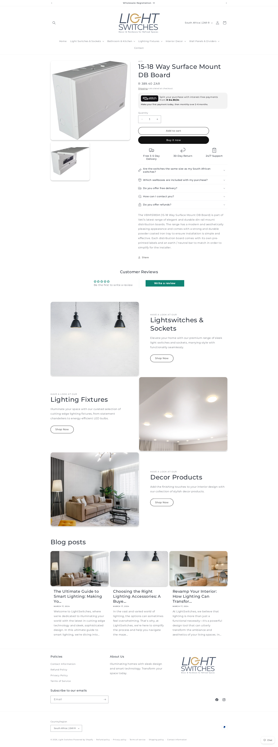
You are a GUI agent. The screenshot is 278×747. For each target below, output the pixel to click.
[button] (54, 22)
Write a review (164, 283)
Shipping (143, 88)
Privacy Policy (59, 675)
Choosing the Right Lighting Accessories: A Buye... (137, 596)
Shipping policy (156, 739)
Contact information (177, 739)
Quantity (143, 112)
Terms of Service (61, 681)
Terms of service (138, 739)
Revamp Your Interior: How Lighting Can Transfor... (195, 596)
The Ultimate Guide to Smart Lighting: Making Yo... (78, 596)
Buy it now (173, 140)
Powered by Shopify (83, 739)
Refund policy (103, 739)
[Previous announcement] (51, 3)
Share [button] (145, 257)
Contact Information (63, 664)
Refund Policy (59, 669)
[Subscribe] (104, 699)
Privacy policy (119, 739)
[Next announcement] (226, 3)
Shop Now (162, 358)
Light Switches (65, 739)
